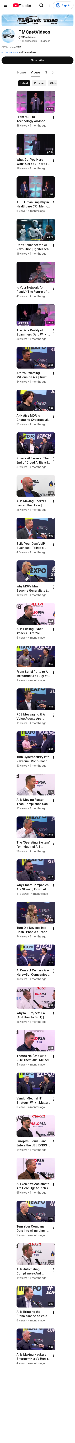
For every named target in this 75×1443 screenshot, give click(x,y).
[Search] (41, 5)
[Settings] (49, 5)
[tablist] (37, 72)
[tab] (21, 72)
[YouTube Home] (22, 5)
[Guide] (5, 5)
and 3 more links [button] (27, 52)
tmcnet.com (11, 52)
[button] (52, 72)
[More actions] (53, 117)
